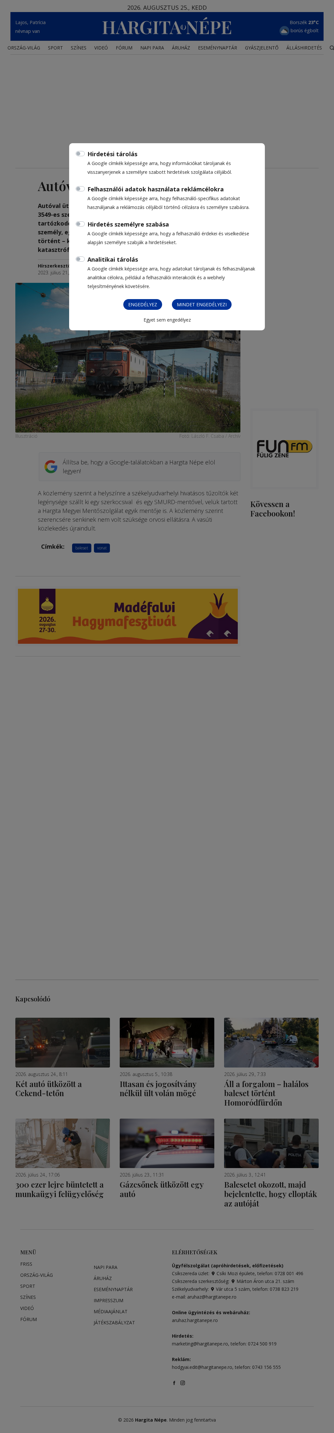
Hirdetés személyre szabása (128, 224)
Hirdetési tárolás (112, 154)
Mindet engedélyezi (202, 304)
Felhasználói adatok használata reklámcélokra (155, 189)
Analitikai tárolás (112, 259)
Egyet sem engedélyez (167, 320)
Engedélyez (142, 304)
